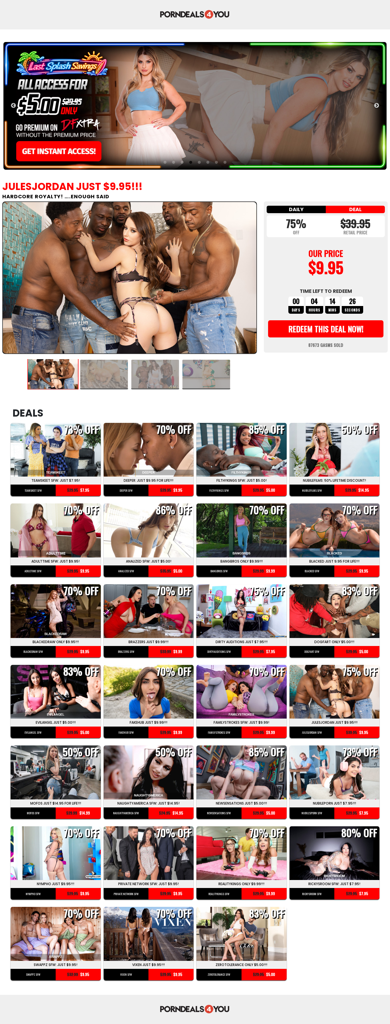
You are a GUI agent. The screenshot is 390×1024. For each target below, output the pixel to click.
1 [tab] (165, 162)
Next (376, 106)
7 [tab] (216, 162)
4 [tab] (191, 162)
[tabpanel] (195, 106)
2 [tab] (173, 162)
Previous (13, 106)
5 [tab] (199, 162)
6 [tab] (208, 162)
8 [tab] (225, 162)
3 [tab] (182, 162)
